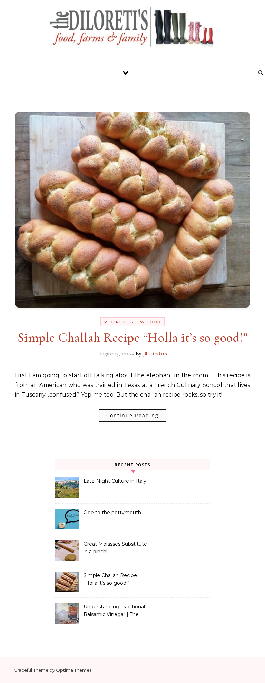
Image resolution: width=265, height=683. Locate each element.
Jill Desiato (155, 353)
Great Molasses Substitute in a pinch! (115, 548)
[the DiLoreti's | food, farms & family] (132, 28)
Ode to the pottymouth (112, 512)
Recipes (115, 322)
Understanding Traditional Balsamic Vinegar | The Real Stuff (114, 611)
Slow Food (145, 322)
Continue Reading (132, 415)
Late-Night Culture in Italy (115, 481)
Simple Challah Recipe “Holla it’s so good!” (133, 337)
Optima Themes (73, 670)
